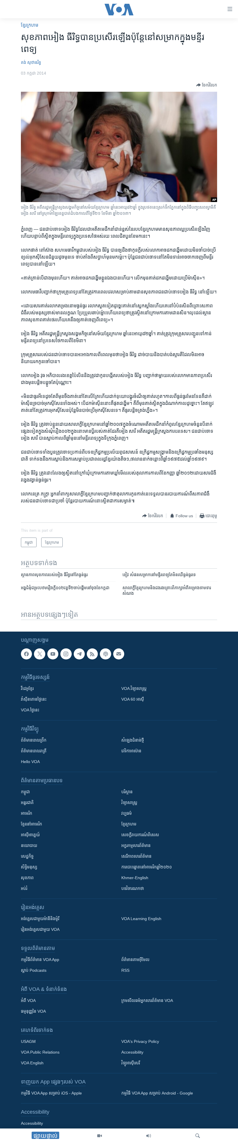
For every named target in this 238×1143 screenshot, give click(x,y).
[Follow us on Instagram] (65, 653)
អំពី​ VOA (28, 1000)
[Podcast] (105, 653)
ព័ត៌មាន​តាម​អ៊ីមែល (135, 960)
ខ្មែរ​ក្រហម (29, 25)
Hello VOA (30, 762)
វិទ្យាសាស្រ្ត (129, 803)
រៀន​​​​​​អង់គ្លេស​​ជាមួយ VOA (40, 929)
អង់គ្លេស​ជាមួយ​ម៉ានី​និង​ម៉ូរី (40, 919)
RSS (125, 970)
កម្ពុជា (25, 792)
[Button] (206, 85)
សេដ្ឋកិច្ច (27, 856)
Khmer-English (134, 878)
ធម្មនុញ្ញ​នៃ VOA (33, 1011)
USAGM (28, 1041)
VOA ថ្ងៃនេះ (30, 710)
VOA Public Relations (40, 1052)
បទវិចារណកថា (132, 888)
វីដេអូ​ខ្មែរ (27, 688)
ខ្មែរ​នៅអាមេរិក (31, 824)
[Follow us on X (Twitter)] (39, 653)
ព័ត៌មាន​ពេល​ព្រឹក (33, 740)
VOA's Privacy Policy (140, 1041)
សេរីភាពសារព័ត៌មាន (136, 856)
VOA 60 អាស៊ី (132, 699)
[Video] (99, 1135)
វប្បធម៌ (126, 813)
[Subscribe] (118, 653)
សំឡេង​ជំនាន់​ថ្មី (132, 740)
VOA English (32, 1063)
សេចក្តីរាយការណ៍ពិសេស (140, 835)
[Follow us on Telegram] (79, 653)
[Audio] (148, 1135)
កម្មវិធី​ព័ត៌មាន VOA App (40, 960)
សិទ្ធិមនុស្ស (29, 867)
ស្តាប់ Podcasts (33, 970)
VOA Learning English (141, 919)
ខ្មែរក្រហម (128, 824)
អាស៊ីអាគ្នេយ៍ (30, 835)
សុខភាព (27, 878)
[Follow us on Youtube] (52, 653)
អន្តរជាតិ (27, 803)
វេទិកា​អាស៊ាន (131, 751)
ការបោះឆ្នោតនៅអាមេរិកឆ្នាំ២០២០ (146, 867)
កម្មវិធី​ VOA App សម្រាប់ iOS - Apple (51, 1093)
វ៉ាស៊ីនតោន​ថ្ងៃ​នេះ (33, 699)
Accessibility (132, 1052)
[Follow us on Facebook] (26, 653)
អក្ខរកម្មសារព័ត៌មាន (136, 845)
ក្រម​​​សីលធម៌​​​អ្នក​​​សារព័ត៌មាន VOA (147, 1000)
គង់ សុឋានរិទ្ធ (31, 62)
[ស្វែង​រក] (197, 1135)
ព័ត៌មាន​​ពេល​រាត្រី (33, 751)
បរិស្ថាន (127, 792)
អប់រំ (24, 888)
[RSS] (92, 653)
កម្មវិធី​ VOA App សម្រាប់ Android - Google (157, 1093)
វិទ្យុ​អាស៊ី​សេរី (130, 1063)
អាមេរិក (26, 813)
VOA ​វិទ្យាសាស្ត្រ (134, 688)
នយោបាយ (29, 845)
